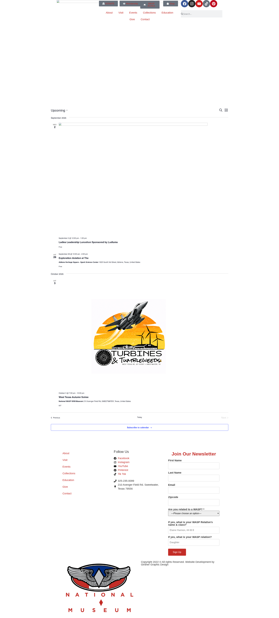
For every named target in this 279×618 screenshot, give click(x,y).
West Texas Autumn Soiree (73, 397)
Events (133, 12)
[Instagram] (191, 3)
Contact (145, 19)
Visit (120, 12)
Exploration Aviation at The (73, 258)
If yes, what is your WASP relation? (190, 537)
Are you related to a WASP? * (186, 509)
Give (132, 19)
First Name (175, 460)
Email (171, 485)
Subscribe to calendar (138, 427)
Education (167, 12)
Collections (149, 12)
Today (139, 417)
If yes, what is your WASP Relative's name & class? (190, 523)
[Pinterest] (213, 3)
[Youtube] (199, 3)
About (109, 12)
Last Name (174, 472)
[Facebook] (184, 3)
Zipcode (173, 497)
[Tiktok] (206, 3)
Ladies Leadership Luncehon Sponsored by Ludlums (88, 242)
